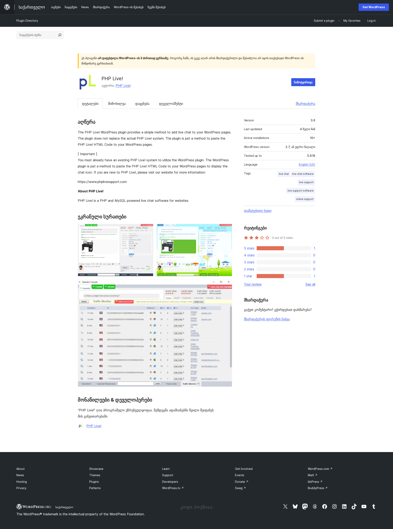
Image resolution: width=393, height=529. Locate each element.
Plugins (94, 481)
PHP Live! (123, 85)
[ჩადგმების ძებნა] (60, 35)
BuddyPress (318, 488)
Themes (94, 475)
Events (239, 475)
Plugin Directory (27, 20)
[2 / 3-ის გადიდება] (227, 229)
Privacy (21, 488)
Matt (312, 475)
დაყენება (142, 104)
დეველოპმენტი (171, 104)
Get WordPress (374, 7)
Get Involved (244, 468)
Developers (170, 481)
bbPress (315, 481)
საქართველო (64, 507)
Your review (253, 284)
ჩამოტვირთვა (303, 82)
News (20, 475)
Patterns (95, 488)
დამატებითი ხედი (257, 211)
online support (305, 199)
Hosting (21, 481)
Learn (166, 468)
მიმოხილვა (117, 104)
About (20, 468)
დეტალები (90, 104)
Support (167, 475)
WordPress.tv (173, 488)
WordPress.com (320, 468)
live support (306, 182)
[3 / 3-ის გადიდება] (227, 285)
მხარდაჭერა (305, 104)
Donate (241, 481)
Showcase (96, 468)
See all (310, 284)
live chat (284, 173)
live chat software (303, 173)
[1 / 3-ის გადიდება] (148, 229)
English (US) (307, 164)
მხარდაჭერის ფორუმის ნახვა (267, 319)
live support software (301, 190)
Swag (240, 488)
